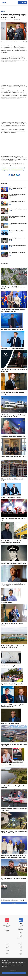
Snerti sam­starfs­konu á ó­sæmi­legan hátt (18, 209)
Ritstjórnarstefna (20, 929)
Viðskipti (7, 946)
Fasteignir (20, 946)
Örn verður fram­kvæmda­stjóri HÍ (10, 723)
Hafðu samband (20, 928)
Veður (21, 950)
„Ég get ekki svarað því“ (7, 602)
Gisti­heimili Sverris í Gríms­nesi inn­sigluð (18, 223)
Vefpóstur (20, 935)
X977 (20, 954)
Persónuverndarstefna (7, 927)
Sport (7, 947)
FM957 (21, 953)
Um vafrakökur (20, 936)
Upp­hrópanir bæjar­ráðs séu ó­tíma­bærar (12, 348)
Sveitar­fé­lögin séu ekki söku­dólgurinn (17, 245)
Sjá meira (14, 903)
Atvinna (20, 947)
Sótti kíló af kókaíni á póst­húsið (10, 666)
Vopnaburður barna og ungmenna (17, 170)
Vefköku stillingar (14, 970)
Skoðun (7, 950)
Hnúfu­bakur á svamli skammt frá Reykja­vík (13, 900)
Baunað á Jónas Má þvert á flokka (16, 230)
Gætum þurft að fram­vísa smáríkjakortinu (13, 436)
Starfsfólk (20, 932)
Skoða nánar (4, 966)
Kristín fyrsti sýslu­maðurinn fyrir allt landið (14, 563)
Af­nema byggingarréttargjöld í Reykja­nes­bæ (13, 456)
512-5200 (21, 925)
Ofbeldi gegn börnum (5, 170)
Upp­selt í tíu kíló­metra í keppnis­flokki (12, 684)
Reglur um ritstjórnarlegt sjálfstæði (7, 926)
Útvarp (7, 953)
